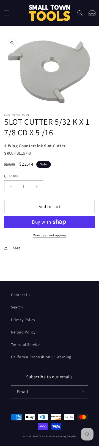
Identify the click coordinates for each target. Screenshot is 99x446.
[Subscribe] (82, 391)
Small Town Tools (42, 436)
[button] (7, 13)
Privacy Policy (23, 319)
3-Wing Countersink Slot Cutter (35, 145)
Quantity (11, 176)
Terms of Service (25, 344)
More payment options (50, 235)
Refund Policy (23, 332)
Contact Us (21, 294)
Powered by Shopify (64, 436)
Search (17, 307)
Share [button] (15, 247)
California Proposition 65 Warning (41, 356)
